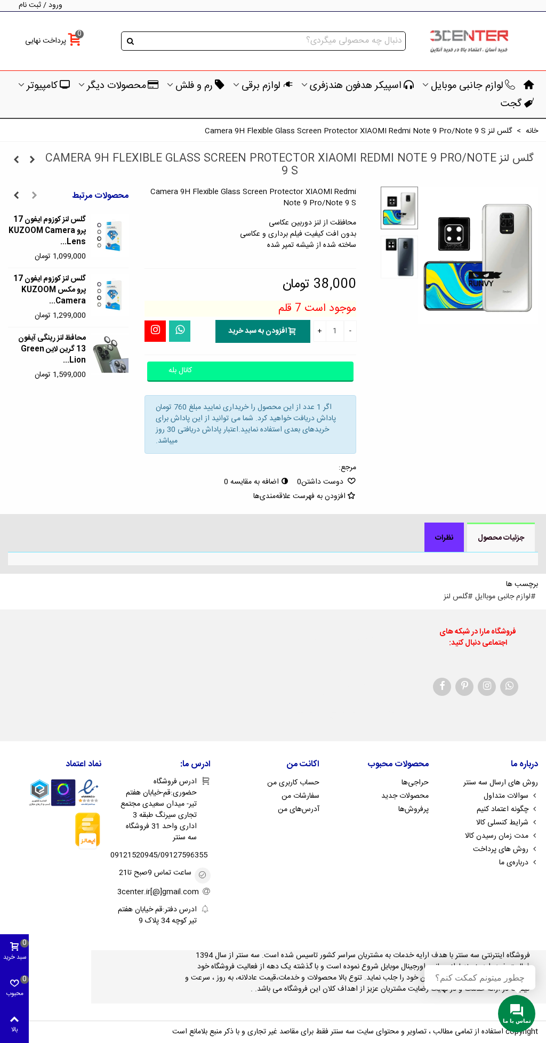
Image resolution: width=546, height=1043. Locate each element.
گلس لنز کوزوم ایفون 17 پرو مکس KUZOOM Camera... (49, 290)
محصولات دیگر (116, 86)
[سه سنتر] (468, 41)
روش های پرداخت (500, 849)
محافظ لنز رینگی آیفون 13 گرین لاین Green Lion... (52, 349)
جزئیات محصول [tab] (501, 538)
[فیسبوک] (442, 687)
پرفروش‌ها (413, 809)
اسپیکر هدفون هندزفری (356, 86)
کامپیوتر (42, 86)
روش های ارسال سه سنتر (500, 782)
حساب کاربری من (293, 782)
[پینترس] (464, 687)
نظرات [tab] (444, 538)
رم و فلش (194, 86)
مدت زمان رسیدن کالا (496, 836)
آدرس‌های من (298, 809)
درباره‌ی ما (513, 862)
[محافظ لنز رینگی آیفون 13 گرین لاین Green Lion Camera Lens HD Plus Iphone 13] (110, 354)
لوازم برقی (261, 86)
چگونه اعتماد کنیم (502, 809)
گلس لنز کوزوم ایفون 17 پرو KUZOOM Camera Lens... (47, 231)
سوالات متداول (506, 796)
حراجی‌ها (415, 782)
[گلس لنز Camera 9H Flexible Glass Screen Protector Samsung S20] (32, 161)
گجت (511, 104)
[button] (34, 196)
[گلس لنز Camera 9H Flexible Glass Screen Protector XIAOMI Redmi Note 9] (16, 161)
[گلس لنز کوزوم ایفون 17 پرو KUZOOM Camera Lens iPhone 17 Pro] (110, 235)
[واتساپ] (179, 331)
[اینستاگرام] (155, 331)
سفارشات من (300, 796)
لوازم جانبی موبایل (467, 86)
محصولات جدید (405, 796)
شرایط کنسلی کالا (502, 822)
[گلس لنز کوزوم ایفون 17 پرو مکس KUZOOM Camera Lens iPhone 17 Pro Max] (110, 295)
